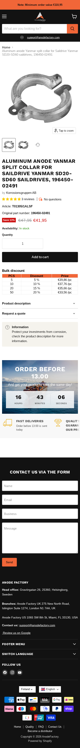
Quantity (7, 234)
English (50, 689)
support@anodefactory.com (43, 37)
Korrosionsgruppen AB (21, 192)
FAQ (41, 726)
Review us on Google (16, 632)
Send (9, 562)
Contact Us (55, 726)
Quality (29, 726)
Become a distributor (40, 731)
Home (6, 47)
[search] (72, 28)
